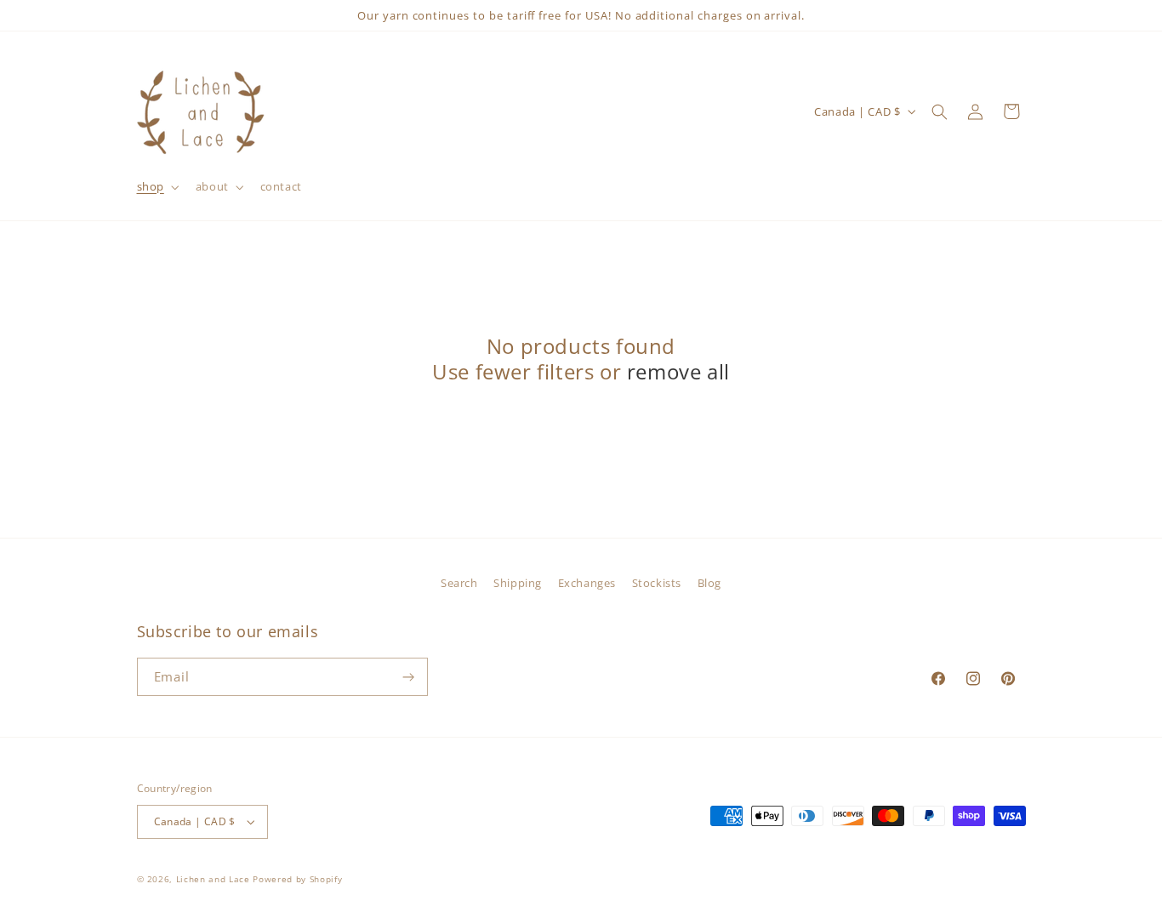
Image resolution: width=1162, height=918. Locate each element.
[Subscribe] (409, 677)
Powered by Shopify (297, 879)
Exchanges (587, 582)
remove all (678, 372)
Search (459, 582)
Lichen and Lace (213, 879)
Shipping (517, 582)
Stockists (656, 582)
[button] (156, 186)
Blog (709, 582)
